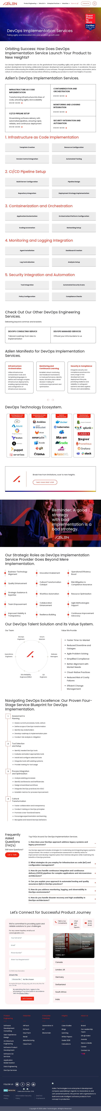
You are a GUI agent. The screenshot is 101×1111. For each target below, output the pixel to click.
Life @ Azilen (85, 1036)
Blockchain (46, 1033)
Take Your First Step (45, 482)
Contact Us (86, 3)
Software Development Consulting (9, 1028)
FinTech (26, 1029)
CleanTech (27, 1044)
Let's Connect (27, 999)
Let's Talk (12, 855)
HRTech (26, 1025)
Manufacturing (28, 1040)
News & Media (86, 1043)
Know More (14, 103)
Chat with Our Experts (76, 924)
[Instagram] (17, 1084)
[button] (37, 3)
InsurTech (27, 1033)
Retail (25, 1037)
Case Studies (67, 1025)
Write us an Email (90, 923)
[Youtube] (33, 1084)
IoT (43, 1029)
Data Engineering (10, 1066)
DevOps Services (10, 1070)
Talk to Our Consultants (62, 922)
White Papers (67, 1037)
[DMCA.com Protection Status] (10, 1090)
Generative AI (47, 1025)
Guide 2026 (66, 1040)
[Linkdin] (28, 1084)
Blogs (64, 1029)
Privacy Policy (24, 993)
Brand (83, 1025)
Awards (84, 1039)
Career (84, 1047)
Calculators (66, 1044)
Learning (65, 1033)
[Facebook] (23, 1084)
